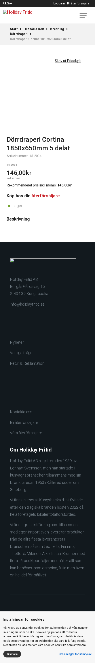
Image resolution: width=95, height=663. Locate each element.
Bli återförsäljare (78, 3)
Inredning (57, 29)
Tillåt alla (12, 654)
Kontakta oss (21, 412)
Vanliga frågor (22, 353)
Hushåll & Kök (34, 29)
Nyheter (17, 342)
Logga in (59, 3)
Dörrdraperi (19, 34)
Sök (9, 3)
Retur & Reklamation (27, 363)
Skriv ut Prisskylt (68, 61)
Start (14, 29)
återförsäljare (46, 196)
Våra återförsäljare (26, 433)
